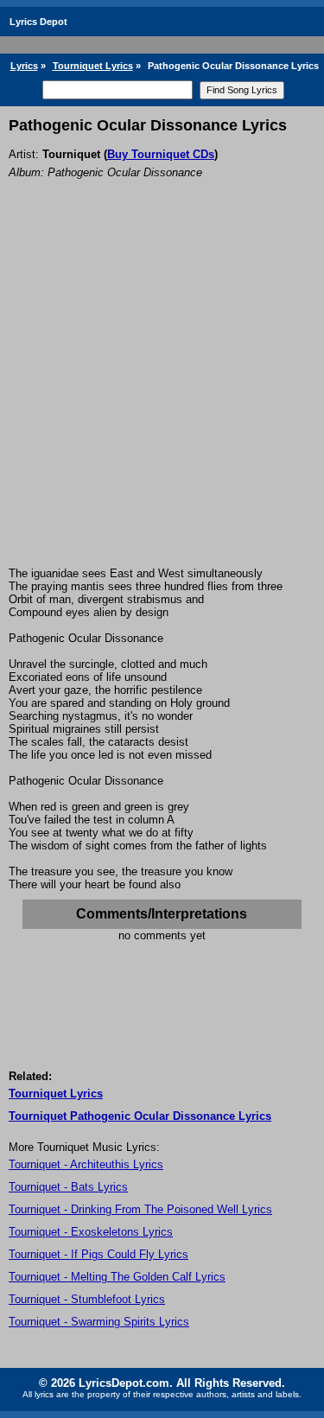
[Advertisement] (162, 396)
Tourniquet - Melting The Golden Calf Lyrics (117, 1276)
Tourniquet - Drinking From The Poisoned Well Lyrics (140, 1209)
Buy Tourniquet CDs (160, 154)
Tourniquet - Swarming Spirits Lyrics (99, 1321)
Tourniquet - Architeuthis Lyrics (86, 1164)
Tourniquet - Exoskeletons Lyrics (91, 1231)
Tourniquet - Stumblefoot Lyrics (87, 1299)
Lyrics (24, 65)
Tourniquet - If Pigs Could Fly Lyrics (98, 1254)
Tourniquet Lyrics (93, 65)
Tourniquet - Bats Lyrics (68, 1186)
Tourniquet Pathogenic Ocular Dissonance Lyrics (140, 1116)
